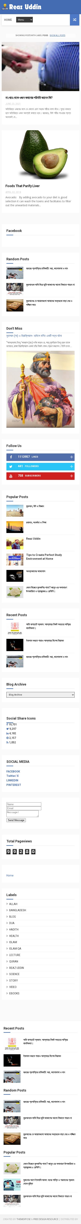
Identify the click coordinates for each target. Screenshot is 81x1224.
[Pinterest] (7, 737)
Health (14, 935)
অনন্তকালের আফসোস (35, 571)
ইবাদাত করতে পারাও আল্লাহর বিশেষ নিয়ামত (45, 640)
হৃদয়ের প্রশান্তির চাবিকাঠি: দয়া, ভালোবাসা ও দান (47, 268)
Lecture (14, 955)
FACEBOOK (13, 771)
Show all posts (57, 35)
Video (13, 986)
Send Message (16, 820)
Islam (13, 942)
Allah (13, 904)
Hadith (13, 929)
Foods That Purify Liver (22, 186)
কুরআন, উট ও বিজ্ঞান (35, 506)
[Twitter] (75, 7)
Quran (13, 961)
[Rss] (7, 742)
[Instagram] (78, 7)
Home (8, 19)
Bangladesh (17, 910)
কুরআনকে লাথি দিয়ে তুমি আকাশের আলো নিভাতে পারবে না (50, 284)
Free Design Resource (45, 1219)
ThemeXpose (24, 1219)
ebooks (14, 993)
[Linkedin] (7, 733)
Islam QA (15, 948)
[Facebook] (72, 7)
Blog (12, 916)
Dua (12, 923)
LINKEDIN (12, 780)
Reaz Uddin (33, 538)
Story (13, 980)
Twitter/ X (12, 775)
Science (14, 974)
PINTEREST (13, 784)
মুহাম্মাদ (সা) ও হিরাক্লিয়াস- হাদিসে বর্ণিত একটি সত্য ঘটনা (34, 336)
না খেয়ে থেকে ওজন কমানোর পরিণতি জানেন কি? (29, 98)
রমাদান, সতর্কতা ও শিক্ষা (36, 522)
